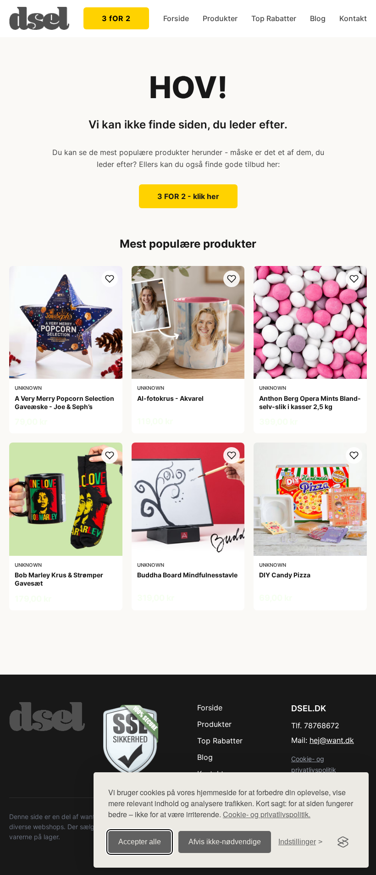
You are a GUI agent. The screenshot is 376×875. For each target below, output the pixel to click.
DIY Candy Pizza (284, 575)
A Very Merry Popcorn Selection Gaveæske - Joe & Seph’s (64, 402)
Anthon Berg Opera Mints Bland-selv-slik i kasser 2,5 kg (310, 402)
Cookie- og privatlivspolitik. (266, 814)
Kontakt (353, 18)
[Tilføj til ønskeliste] (109, 279)
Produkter (220, 18)
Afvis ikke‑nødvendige (224, 842)
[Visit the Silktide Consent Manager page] (343, 842)
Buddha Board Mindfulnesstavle (187, 575)
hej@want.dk (332, 740)
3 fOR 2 (116, 18)
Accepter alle (139, 842)
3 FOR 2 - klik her (188, 196)
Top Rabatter (273, 18)
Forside (176, 18)
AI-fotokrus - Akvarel (170, 398)
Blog (318, 18)
